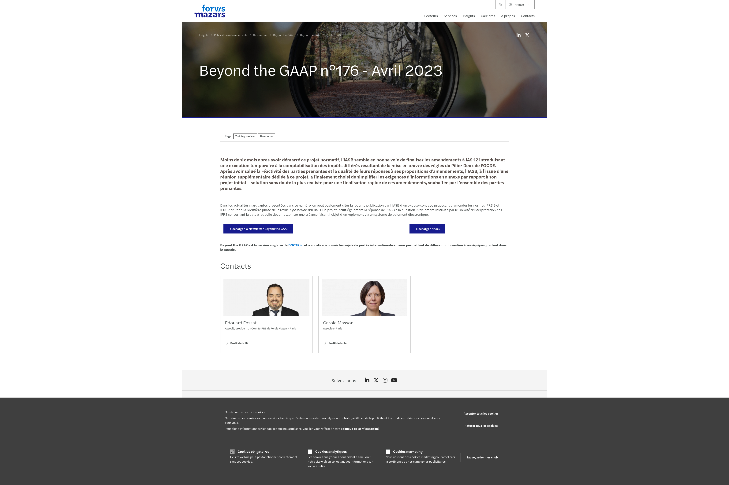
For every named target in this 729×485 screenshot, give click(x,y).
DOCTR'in (295, 245)
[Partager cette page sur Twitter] (527, 34)
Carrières (488, 15)
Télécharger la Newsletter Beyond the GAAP (258, 228)
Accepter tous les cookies (481, 413)
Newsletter (266, 136)
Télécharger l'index (427, 228)
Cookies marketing (408, 451)
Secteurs (431, 15)
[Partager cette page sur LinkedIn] (518, 34)
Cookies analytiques (331, 451)
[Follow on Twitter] (376, 380)
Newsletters (260, 35)
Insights (469, 15)
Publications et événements (230, 35)
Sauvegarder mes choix (482, 457)
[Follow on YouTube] (394, 380)
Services (450, 15)
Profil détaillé (239, 343)
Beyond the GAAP (283, 35)
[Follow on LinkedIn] (367, 380)
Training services (245, 136)
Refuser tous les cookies (481, 425)
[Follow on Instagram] (385, 380)
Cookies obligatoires (253, 451)
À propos (508, 15)
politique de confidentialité (360, 428)
